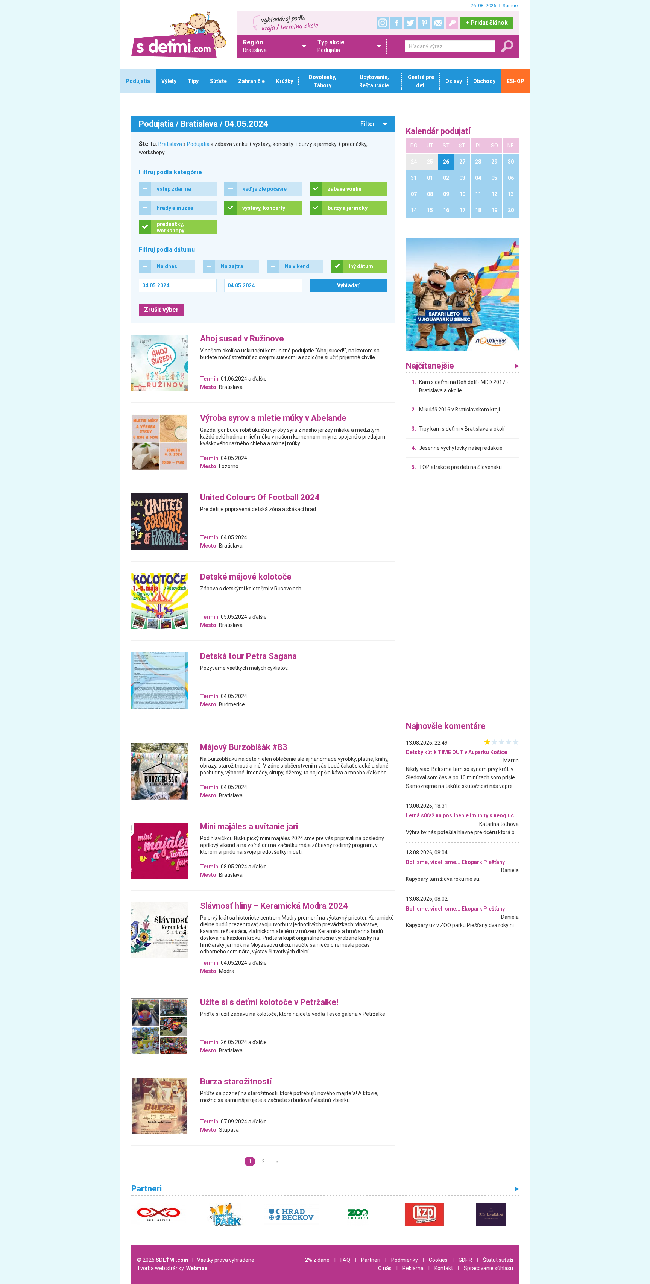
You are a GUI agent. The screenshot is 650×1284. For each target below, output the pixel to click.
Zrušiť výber (161, 309)
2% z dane (317, 1260)
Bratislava (170, 144)
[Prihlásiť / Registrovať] (452, 23)
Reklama (413, 1268)
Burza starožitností (236, 1082)
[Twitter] (410, 23)
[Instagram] (383, 23)
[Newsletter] (438, 23)
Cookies (438, 1260)
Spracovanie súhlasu (488, 1268)
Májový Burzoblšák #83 (243, 747)
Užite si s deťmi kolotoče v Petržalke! (269, 1002)
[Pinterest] (424, 23)
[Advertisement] (462, 598)
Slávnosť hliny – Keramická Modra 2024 (274, 906)
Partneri (370, 1260)
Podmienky (404, 1260)
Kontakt (443, 1268)
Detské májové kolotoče (246, 577)
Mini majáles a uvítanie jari (249, 827)
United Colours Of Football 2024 (260, 497)
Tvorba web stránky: (172, 1268)
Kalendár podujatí (438, 131)
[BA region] (462, 294)
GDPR (465, 1260)
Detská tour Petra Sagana (248, 656)
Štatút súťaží (498, 1260)
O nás (385, 1268)
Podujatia (198, 144)
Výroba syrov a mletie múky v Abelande (273, 418)
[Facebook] (396, 23)
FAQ (345, 1260)
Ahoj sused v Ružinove (242, 339)
